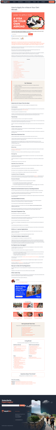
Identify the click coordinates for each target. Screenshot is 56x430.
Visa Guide (24, 333)
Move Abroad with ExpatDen (26, 327)
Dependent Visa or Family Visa (19, 68)
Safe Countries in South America (27, 332)
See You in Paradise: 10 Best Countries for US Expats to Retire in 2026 (38, 309)
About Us (29, 413)
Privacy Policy (29, 419)
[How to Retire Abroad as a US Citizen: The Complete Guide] (28, 316)
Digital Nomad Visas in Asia (18, 357)
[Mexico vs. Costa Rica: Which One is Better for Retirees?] (38, 316)
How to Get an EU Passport (26, 330)
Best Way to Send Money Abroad (27, 329)
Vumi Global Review (32, 353)
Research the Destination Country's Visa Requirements (22, 71)
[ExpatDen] (5, 1)
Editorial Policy (30, 414)
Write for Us (29, 417)
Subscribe (22, 405)
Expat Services (20, 1)
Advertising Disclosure (31, 415)
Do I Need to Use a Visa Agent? (18, 76)
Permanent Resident (18, 70)
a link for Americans (25, 109)
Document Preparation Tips (18, 73)
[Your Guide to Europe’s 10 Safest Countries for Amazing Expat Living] (17, 316)
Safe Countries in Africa (26, 331)
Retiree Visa (16, 66)
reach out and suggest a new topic (22, 282)
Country (14, 1)
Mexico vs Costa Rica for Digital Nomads (28, 334)
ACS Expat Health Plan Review (34, 346)
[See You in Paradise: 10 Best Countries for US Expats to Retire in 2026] (38, 307)
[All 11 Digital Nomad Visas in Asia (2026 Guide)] (17, 307)
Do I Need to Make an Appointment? (19, 75)
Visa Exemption (17, 63)
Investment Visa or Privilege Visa (19, 69)
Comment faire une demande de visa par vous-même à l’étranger (25, 382)
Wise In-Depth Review (32, 357)
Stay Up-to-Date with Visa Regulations (19, 77)
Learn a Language (27, 1)
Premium (34, 1)
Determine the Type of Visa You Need (19, 62)
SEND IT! (30, 34)
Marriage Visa (17, 67)
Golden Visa (21, 262)
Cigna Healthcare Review (33, 347)
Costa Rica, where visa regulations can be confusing (30, 256)
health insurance (17, 149)
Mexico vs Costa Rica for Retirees (27, 335)
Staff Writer (17, 279)
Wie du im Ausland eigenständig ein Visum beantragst (23, 381)
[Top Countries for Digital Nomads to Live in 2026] (28, 307)
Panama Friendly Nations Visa (16, 260)
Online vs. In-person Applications (18, 74)
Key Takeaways (16, 61)
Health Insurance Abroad (26, 328)
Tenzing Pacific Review (33, 352)
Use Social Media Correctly (17, 72)
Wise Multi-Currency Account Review (35, 358)
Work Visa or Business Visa (17, 65)
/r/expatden (35, 375)
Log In (38, 1)
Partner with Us (30, 418)
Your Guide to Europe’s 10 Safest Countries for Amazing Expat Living (17, 318)
